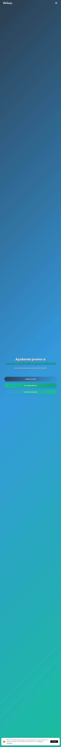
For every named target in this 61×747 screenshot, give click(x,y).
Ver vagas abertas (30, 384)
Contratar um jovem (30, 390)
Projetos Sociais (30, 377)
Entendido (54, 741)
